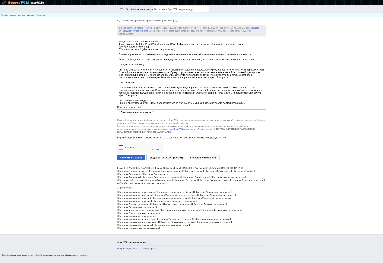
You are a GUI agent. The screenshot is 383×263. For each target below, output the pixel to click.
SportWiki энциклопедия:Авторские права (193, 128)
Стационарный (149, 248)
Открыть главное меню (121, 9)
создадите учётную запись (137, 30)
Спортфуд (39, 255)
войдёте (254, 27)
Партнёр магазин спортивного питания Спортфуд (23, 15)
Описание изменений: (129, 107)
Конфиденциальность (128, 248)
